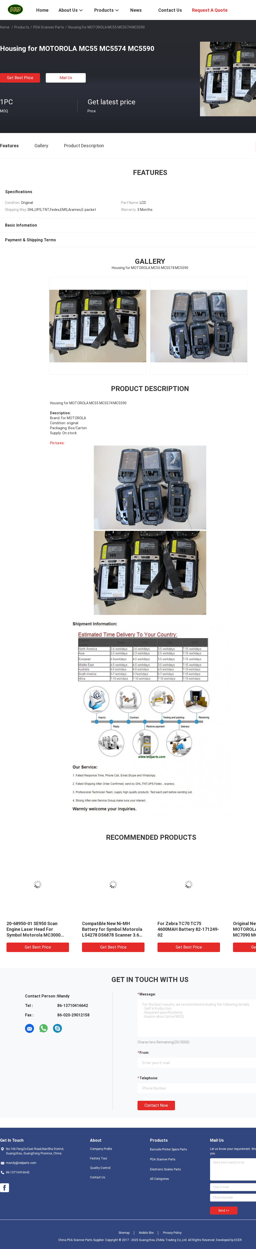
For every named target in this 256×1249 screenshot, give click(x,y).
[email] (29, 1028)
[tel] (71, 1028)
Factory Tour (98, 1158)
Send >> (223, 1210)
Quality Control (100, 1168)
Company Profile (101, 1149)
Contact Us (97, 1177)
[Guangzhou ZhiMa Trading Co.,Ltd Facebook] (4, 1187)
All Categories (159, 1179)
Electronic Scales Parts (165, 1169)
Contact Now (156, 1105)
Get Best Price (20, 77)
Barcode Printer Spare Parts (168, 1149)
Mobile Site (146, 1233)
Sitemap (124, 1233)
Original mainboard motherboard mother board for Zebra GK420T (226, 929)
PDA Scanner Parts (48, 27)
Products (21, 27)
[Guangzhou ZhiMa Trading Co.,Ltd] (15, 9)
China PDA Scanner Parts (75, 1240)
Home (5, 27)
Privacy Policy (172, 1233)
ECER (238, 1240)
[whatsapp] (43, 1028)
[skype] (57, 1028)
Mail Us (66, 77)
